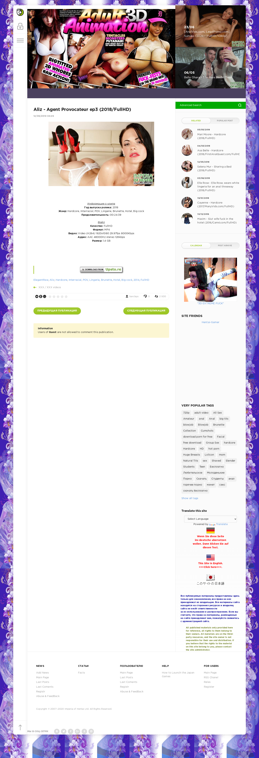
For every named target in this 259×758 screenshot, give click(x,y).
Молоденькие (215, 473)
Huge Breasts (191, 455)
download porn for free (197, 437)
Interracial (75, 280)
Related (196, 121)
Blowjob (203, 425)
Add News (42, 673)
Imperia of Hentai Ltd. (77, 709)
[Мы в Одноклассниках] (84, 731)
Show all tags (189, 498)
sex (205, 461)
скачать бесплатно (195, 491)
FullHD (145, 280)
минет (211, 485)
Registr (40, 692)
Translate (222, 524)
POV (85, 280)
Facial (220, 437)
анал (232, 479)
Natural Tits (190, 461)
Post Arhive (225, 246)
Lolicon (209, 455)
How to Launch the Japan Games (178, 675)
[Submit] (239, 105)
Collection (189, 431)
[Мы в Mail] (91, 731)
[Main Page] (20, 12)
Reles (207, 682)
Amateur (188, 419)
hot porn (213, 449)
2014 (136, 280)
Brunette (106, 280)
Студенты (217, 479)
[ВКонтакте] (36, 296)
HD (202, 449)
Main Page (42, 678)
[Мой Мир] (44, 296)
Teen (202, 467)
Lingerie (94, 280)
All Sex (217, 413)
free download (192, 443)
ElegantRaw (40, 280)
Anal (212, 419)
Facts (81, 673)
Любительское (192, 473)
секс (222, 485)
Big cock (126, 280)
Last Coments (44, 687)
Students (189, 467)
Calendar (196, 246)
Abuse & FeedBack (48, 696)
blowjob (188, 425)
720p (186, 413)
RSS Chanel (211, 678)
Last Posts (42, 682)
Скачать (201, 479)
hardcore (229, 443)
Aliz (52, 280)
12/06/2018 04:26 (43, 116)
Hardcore (61, 280)
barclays (134, 297)
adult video (201, 413)
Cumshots (207, 431)
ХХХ (41, 287)
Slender (230, 461)
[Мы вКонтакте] (57, 731)
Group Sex (212, 443)
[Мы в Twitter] (63, 731)
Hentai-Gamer (210, 322)
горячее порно (192, 485)
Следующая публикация (146, 311)
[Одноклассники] (40, 296)
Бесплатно (217, 467)
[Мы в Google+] (77, 731)
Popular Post (225, 121)
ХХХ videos (54, 287)
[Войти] (20, 26)
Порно (187, 479)
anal (201, 419)
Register (209, 687)
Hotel (116, 280)
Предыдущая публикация (57, 311)
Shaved (216, 461)
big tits (224, 419)
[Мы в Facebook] (70, 731)
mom (222, 455)
